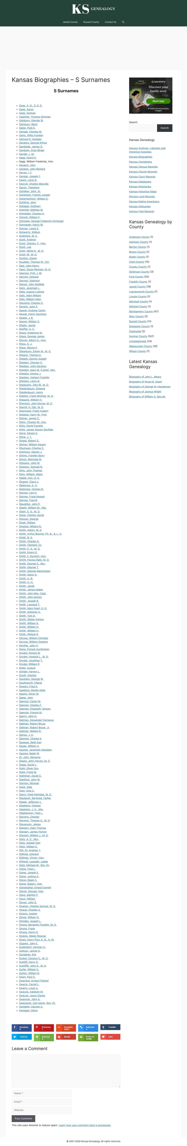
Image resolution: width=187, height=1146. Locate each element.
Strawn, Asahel (28, 913)
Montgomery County (141, 311)
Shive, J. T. (25, 437)
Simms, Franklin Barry (32, 455)
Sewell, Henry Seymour (32, 314)
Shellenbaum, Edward (32, 388)
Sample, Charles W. (30, 131)
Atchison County (138, 242)
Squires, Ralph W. (29, 753)
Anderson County (139, 237)
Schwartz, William (29, 232)
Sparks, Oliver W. (29, 693)
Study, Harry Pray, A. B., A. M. (36, 939)
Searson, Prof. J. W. (30, 273)
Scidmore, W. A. (28, 236)
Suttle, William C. (29, 969)
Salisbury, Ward (28, 124)
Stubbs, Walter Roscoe (32, 936)
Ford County (136, 276)
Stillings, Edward (29, 854)
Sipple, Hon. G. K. (29, 477)
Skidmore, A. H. (28, 485)
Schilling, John (27, 202)
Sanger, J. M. (26, 154)
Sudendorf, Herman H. (32, 947)
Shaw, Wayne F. (28, 347)
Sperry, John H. (28, 716)
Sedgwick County (139, 326)
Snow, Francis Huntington (34, 649)
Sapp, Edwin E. (28, 157)
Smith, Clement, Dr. (30, 545)
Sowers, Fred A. (28, 686)
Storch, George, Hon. (31, 891)
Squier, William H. (29, 746)
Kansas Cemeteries (140, 161)
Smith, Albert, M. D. (30, 530)
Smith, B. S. (26, 537)
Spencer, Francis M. (30, 712)
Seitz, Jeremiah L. (29, 288)
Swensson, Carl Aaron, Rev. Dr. (37, 1003)
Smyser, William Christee (33, 638)
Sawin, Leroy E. (28, 180)
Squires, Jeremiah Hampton (35, 749)
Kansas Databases (140, 181)
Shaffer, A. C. (27, 329)
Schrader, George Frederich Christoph (41, 221)
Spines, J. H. (26, 734)
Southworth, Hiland (30, 682)
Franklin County (138, 281)
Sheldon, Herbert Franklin (34, 377)
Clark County (136, 261)
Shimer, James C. (29, 418)
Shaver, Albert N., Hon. (32, 340)
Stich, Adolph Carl (29, 842)
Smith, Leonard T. (29, 604)
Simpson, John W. (29, 463)
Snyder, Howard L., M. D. (34, 656)
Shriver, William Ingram (32, 444)
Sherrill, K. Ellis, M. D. (31, 407)
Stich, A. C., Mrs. (29, 839)
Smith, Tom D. (27, 615)
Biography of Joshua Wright (145, 391)
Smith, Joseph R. (29, 600)
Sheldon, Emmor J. (30, 373)
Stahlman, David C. (30, 775)
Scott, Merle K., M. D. (31, 250)
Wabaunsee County (140, 346)
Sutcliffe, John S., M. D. (32, 965)
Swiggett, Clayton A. (31, 1006)
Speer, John (26, 697)
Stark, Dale (25, 787)
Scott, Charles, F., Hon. (32, 243)
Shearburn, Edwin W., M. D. (35, 351)
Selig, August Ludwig (31, 291)
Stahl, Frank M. (28, 772)
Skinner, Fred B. (28, 500)
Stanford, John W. (29, 779)
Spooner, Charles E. (30, 738)
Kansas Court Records (142, 176)
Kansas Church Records (143, 171)
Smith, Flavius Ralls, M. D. (34, 559)
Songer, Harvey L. (29, 671)
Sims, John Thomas (30, 470)
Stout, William (27, 898)
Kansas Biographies (140, 156)
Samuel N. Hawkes (30, 139)
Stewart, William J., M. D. (33, 835)
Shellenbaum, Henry (31, 392)
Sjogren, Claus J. (29, 481)
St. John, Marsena (29, 757)
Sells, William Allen (30, 299)
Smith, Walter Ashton (31, 619)
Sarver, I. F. (25, 172)
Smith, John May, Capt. (32, 593)
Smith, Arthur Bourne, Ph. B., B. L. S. (40, 533)
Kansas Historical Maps (143, 191)
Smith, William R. (29, 634)
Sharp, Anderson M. (31, 332)
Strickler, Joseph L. (30, 921)
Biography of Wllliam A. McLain (147, 396)
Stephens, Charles (30, 805)
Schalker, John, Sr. (30, 191)
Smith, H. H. (26, 582)
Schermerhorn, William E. (33, 198)
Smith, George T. (29, 567)
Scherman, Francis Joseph (34, 194)
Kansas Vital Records (141, 211)
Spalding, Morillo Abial (32, 690)
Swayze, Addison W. (31, 991)
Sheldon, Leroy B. (29, 381)
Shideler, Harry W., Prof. (33, 414)
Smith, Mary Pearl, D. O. (33, 608)
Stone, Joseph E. (29, 872)
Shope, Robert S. (29, 440)
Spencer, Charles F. (30, 705)
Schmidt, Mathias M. (31, 209)
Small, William (27, 522)
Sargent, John (27, 165)
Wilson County (137, 351)
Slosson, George (28, 519)
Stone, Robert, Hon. (31, 883)
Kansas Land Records (142, 196)
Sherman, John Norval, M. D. (36, 403)
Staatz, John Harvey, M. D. (34, 760)
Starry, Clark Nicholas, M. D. (35, 794)
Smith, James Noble (31, 589)
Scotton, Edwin (28, 258)
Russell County (91, 22)
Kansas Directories (140, 186)
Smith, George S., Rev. (32, 563)
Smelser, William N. (30, 526)
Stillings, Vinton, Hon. (31, 857)
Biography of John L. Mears (145, 376)
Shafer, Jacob (27, 325)
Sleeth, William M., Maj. (32, 507)
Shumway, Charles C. (31, 448)
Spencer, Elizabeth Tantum (35, 708)
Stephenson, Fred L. (31, 813)
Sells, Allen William (30, 295)
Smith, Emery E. (28, 552)
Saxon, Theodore (29, 187)
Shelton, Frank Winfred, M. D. (36, 396)
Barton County (137, 246)
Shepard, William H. (30, 399)
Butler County (137, 256)
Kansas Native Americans (144, 201)
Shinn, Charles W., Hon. (33, 422)
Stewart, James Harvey (33, 831)
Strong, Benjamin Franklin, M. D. (38, 924)
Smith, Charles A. (29, 541)
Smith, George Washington (34, 571)
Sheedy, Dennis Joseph (33, 358)
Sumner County (138, 336)
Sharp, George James (32, 336)
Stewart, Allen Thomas (32, 827)
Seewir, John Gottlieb (31, 284)
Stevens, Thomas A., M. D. (34, 820)
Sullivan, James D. (29, 950)
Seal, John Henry (29, 265)
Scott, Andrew (27, 239)
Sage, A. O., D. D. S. (30, 105)
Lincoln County (138, 296)
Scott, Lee (25, 247)
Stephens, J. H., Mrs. (31, 809)
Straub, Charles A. (30, 909)
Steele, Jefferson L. (30, 802)
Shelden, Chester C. (31, 362)
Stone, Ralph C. (28, 880)
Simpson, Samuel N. (31, 466)
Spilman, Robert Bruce (32, 723)
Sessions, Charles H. (31, 303)
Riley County (136, 316)
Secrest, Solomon (29, 280)
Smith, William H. (29, 626)
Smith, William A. (29, 623)
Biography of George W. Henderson (149, 386)
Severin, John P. (28, 306)
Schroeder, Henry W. (31, 224)
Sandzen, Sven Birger (31, 150)
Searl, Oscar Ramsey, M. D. (35, 269)
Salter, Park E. (27, 127)
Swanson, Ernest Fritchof (34, 980)
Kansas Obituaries (140, 206)
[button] (123, 22)
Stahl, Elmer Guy (29, 768)
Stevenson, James (30, 824)
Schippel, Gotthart (29, 206)
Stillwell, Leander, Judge (33, 861)
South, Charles (27, 675)
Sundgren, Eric (27, 954)
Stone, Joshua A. (29, 876)
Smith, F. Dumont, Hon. (32, 556)
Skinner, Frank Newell (32, 496)
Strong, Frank (27, 928)
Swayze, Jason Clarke (32, 995)
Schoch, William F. (29, 217)
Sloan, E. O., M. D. (29, 511)
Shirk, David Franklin (31, 425)
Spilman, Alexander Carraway (36, 720)
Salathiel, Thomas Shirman (35, 116)
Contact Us (110, 22)
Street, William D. (29, 917)
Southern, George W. (31, 679)
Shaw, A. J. (25, 343)
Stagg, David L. (28, 764)
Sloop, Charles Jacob (31, 515)
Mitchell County (138, 306)
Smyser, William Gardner (33, 641)
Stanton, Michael (29, 783)
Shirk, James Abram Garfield (36, 429)
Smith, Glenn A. (28, 574)
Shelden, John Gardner (32, 366)
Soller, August (27, 667)
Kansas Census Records (143, 166)
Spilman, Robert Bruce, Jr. (34, 727)
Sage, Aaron (26, 109)
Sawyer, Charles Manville (34, 183)
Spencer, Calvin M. (30, 701)
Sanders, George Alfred (33, 142)
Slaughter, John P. (29, 504)
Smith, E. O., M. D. (29, 548)
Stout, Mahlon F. (28, 895)
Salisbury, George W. (31, 120)
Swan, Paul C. (27, 976)
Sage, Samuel (27, 113)
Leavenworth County (141, 291)
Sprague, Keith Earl (30, 742)
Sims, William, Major (31, 474)
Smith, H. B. (26, 578)
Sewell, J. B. (26, 317)
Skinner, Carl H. (28, 492)
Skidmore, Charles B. (31, 489)
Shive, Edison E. (28, 433)
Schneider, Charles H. (32, 213)
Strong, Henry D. (28, 932)
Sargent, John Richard (32, 168)
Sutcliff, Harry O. (28, 962)
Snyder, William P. (29, 664)
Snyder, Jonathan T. (31, 660)
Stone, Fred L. (27, 869)
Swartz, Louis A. (28, 988)
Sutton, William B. (29, 973)
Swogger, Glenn (28, 1010)
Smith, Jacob (26, 586)
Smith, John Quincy (30, 597)
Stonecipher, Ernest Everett (35, 887)
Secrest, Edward (29, 276)
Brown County (137, 251)
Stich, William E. (28, 846)
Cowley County (138, 266)
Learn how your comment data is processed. (85, 1125)
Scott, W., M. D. (28, 254)
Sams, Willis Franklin (31, 135)
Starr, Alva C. (26, 790)
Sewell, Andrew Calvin (32, 310)
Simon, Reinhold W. (30, 459)
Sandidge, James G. (31, 146)
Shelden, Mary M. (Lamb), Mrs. (37, 370)
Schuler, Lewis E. (29, 228)
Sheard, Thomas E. (30, 355)
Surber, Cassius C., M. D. (33, 958)
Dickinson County (139, 271)
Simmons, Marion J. (30, 451)
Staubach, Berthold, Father (35, 798)
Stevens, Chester (29, 816)
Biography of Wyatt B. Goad (145, 381)
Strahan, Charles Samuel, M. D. (37, 906)
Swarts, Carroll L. (29, 984)
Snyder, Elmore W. (29, 653)
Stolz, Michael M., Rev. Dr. (34, 865)
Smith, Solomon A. (30, 612)
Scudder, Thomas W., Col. (34, 262)
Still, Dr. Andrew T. (30, 850)
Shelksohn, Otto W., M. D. (34, 384)
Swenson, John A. (29, 999)
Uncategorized (137, 341)
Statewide (135, 331)
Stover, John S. (28, 902)
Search (133, 122)
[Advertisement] (93, 48)
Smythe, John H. (29, 645)
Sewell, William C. (29, 321)
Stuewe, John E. (28, 943)
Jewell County (70, 22)
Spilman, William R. (30, 731)
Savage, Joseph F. (30, 176)
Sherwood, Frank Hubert (33, 410)
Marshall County (138, 301)
